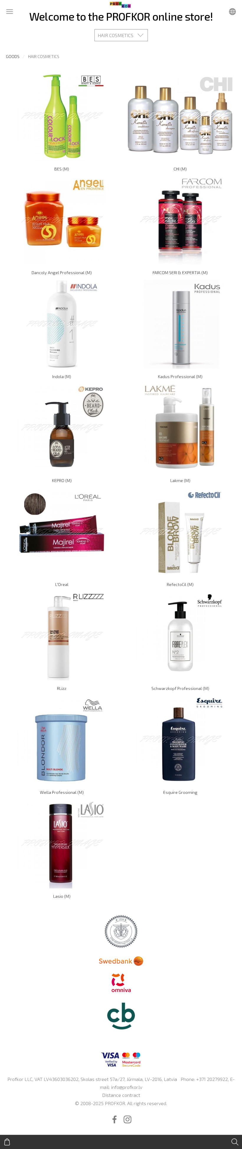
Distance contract (121, 1095)
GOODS (12, 56)
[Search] (235, 1142)
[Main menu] (9, 12)
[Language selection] (232, 12)
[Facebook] (114, 1119)
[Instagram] (127, 1119)
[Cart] (7, 1142)
